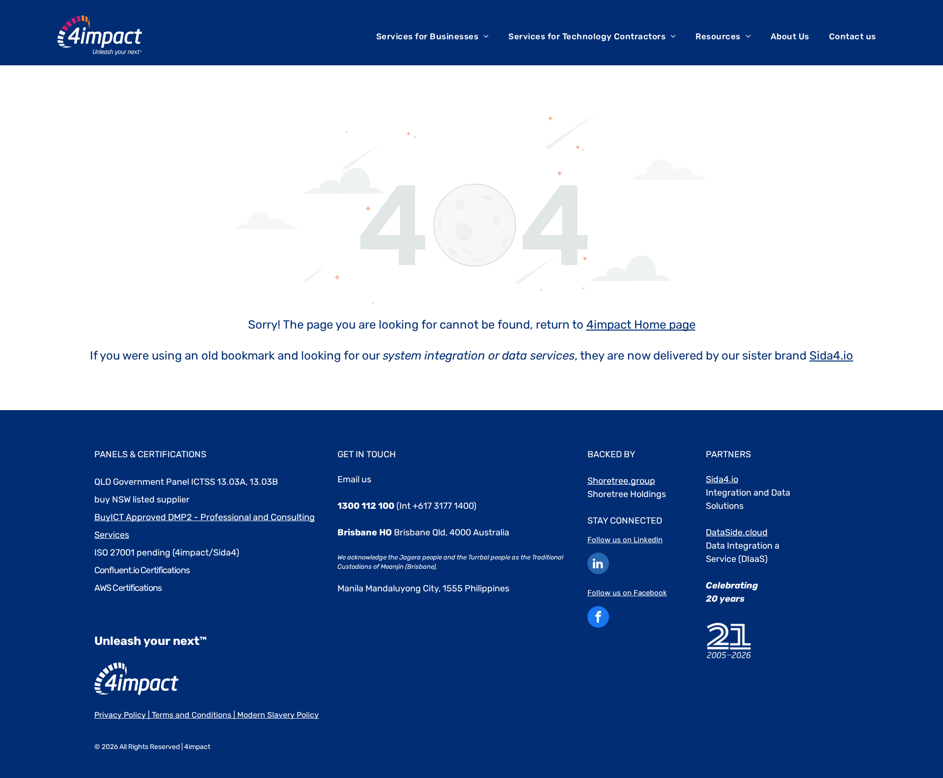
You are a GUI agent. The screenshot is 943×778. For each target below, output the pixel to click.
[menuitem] (432, 36)
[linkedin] (598, 565)
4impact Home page (640, 325)
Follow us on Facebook (627, 592)
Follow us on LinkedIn (625, 539)
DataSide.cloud (737, 532)
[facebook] (598, 618)
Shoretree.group (621, 480)
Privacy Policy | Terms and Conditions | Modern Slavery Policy (206, 715)
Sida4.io (831, 355)
